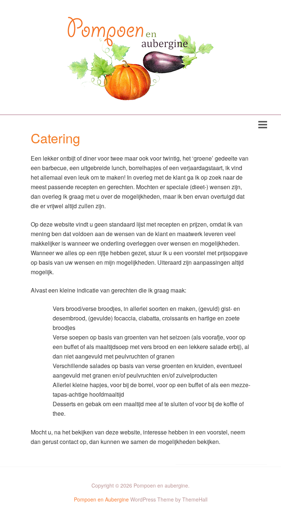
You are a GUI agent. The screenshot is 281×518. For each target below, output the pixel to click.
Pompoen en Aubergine (101, 499)
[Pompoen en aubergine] (140, 95)
